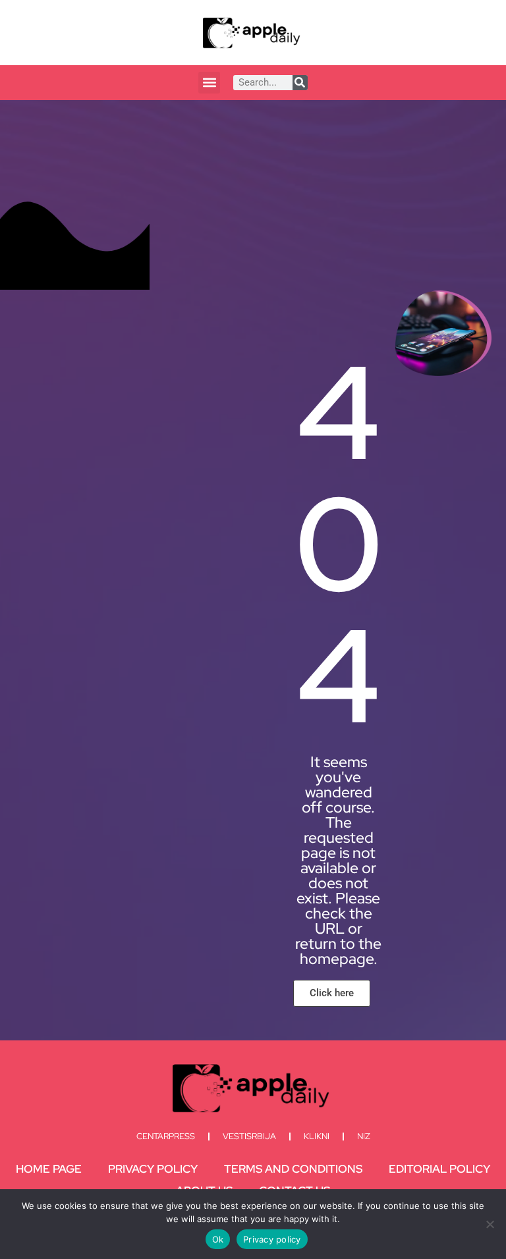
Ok (218, 1239)
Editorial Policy (439, 1169)
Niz (363, 1136)
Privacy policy (272, 1239)
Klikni (316, 1136)
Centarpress (165, 1136)
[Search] (300, 82)
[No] (489, 1224)
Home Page (49, 1169)
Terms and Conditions (293, 1169)
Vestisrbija (249, 1136)
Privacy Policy (153, 1169)
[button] (209, 83)
